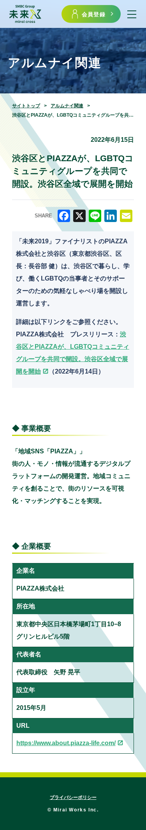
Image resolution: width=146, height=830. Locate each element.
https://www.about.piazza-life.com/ (66, 743)
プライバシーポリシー (73, 797)
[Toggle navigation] (132, 14)
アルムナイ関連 (67, 105)
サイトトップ (26, 105)
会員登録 (94, 14)
